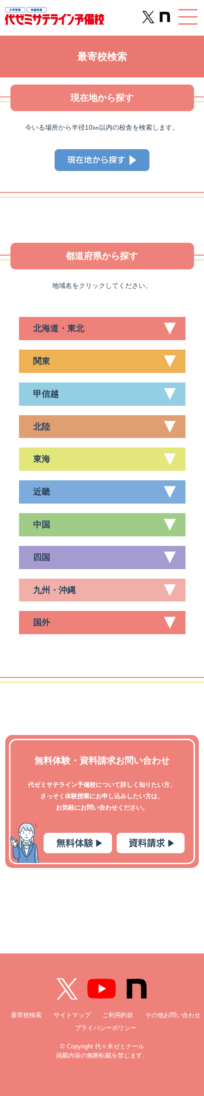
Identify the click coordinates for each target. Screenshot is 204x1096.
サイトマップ (72, 1015)
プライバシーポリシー (106, 1027)
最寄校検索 (26, 1015)
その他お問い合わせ (173, 1015)
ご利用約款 (117, 1015)
